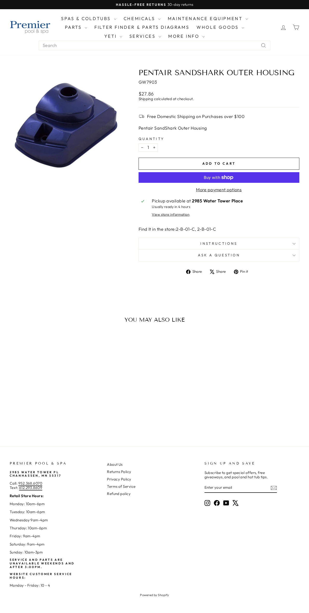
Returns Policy (119, 471)
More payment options (219, 189)
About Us (115, 464)
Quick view (44, 398)
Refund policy (119, 493)
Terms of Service (121, 486)
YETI (111, 36)
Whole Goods (218, 27)
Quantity (151, 139)
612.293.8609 (30, 487)
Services (143, 36)
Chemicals (140, 18)
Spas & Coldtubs (87, 18)
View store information (171, 215)
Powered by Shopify (154, 595)
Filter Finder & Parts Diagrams (141, 27)
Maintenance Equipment (206, 18)
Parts (74, 27)
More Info (184, 36)
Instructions (218, 243)
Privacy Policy (119, 479)
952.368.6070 (30, 483)
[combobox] (154, 45)
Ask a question (219, 255)
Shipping (146, 98)
